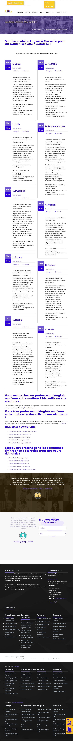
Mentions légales (53, 602)
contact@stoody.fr (61, 598)
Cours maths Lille (26, 681)
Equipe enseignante (47, 659)
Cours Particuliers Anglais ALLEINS (19, 437)
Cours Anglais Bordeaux (44, 686)
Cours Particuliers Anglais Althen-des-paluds (22, 469)
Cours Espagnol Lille (11, 681)
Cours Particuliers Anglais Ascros (19, 463)
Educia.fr (16, 666)
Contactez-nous (29, 408)
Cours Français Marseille (60, 683)
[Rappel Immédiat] (69, 725)
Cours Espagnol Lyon (11, 693)
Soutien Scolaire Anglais (44, 619)
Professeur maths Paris (28, 714)
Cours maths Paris (26, 678)
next (31, 541)
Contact (59, 12)
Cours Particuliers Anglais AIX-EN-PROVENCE (23, 431)
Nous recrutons (49, 4)
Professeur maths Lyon (28, 730)
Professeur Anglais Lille (44, 717)
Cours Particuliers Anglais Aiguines (19, 466)
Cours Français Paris (59, 678)
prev (10, 541)
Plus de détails (17, 68)
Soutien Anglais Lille (43, 624)
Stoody (21, 659)
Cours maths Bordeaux (28, 686)
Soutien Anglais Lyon (43, 637)
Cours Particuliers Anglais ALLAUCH (20, 434)
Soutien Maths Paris (11, 623)
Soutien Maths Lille (10, 626)
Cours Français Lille (59, 681)
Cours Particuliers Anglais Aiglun (18, 458)
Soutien (27, 12)
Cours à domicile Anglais (44, 709)
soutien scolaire (21, 44)
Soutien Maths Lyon (11, 637)
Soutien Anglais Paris (43, 621)
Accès (65, 12)
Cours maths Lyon (26, 689)
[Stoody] (9, 11)
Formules (35, 12)
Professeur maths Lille (28, 717)
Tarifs (48, 12)
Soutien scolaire (28, 659)
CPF (53, 12)
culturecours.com (17, 702)
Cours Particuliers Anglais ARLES (19, 440)
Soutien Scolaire (36, 29)
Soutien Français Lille (59, 626)
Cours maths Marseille (28, 683)
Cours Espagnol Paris (11, 678)
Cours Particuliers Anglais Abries (19, 461)
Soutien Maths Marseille (12, 629)
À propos (20, 12)
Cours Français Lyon (59, 691)
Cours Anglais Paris (43, 678)
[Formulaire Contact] (69, 733)
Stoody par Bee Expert (12, 657)
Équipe (42, 12)
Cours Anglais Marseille (44, 683)
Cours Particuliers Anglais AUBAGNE (20, 443)
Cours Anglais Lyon (43, 689)
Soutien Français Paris (59, 623)
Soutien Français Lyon (59, 639)
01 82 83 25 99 (16, 3)
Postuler (63, 423)
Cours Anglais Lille (42, 681)
